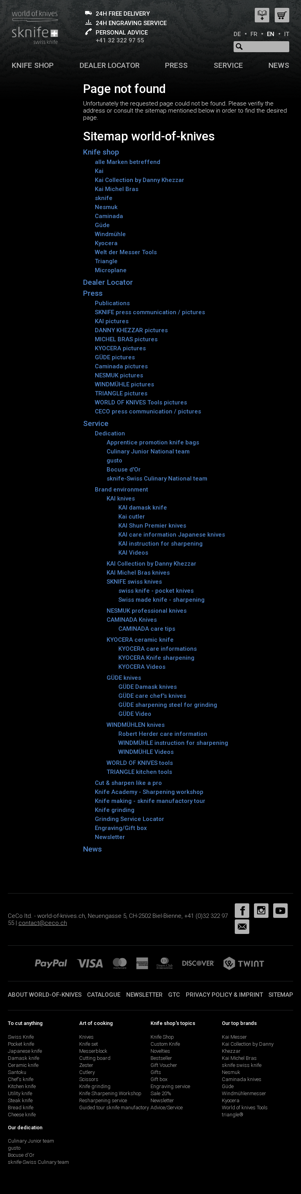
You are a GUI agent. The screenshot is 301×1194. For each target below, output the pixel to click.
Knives (86, 1037)
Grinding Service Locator (129, 819)
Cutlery (87, 1072)
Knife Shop (162, 1037)
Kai (99, 171)
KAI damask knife (142, 507)
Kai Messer (234, 1037)
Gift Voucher (163, 1065)
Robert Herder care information (162, 733)
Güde (102, 225)
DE (237, 34)
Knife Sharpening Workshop (110, 1093)
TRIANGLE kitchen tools (139, 771)
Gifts (155, 1072)
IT (286, 34)
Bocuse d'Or (124, 469)
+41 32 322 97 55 (120, 40)
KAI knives (121, 498)
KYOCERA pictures (120, 348)
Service (228, 65)
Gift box (158, 1079)
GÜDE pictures (115, 357)
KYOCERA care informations (157, 648)
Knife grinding (114, 810)
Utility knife (20, 1093)
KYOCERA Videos (141, 666)
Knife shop (33, 65)
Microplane (111, 270)
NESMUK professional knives (147, 610)
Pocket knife (21, 1044)
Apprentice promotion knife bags (153, 442)
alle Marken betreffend (127, 162)
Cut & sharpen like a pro (128, 782)
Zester (86, 1065)
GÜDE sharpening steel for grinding (167, 704)
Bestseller (161, 1058)
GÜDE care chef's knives (152, 695)
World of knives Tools (245, 1107)
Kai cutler (131, 516)
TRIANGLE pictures (121, 393)
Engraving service (170, 1086)
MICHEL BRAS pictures (126, 339)
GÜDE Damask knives (147, 686)
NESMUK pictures (119, 375)
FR (253, 34)
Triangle (106, 261)
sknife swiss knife (241, 1065)
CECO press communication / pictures (148, 411)
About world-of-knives (45, 994)
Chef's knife (20, 1079)
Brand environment (121, 489)
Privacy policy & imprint (224, 994)
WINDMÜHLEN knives (136, 724)
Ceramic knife (23, 1065)
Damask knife (23, 1058)
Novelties (160, 1051)
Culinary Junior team (31, 1141)
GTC (174, 994)
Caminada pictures (121, 366)
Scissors (88, 1079)
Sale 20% (160, 1093)
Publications (112, 303)
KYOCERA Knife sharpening (156, 657)
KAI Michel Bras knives (138, 572)
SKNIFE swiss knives (134, 581)
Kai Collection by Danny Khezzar (139, 180)
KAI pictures (112, 321)
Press (176, 65)
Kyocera (106, 243)
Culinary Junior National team (148, 451)
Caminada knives (241, 1079)
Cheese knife (22, 1115)
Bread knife (20, 1107)
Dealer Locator (110, 65)
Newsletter (110, 837)
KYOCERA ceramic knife (140, 639)
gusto (114, 460)
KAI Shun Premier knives (152, 525)
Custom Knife (165, 1044)
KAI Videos (133, 552)
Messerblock (93, 1051)
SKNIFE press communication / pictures (150, 312)
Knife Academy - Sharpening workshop (149, 791)
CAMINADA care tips (146, 628)
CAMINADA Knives (132, 619)
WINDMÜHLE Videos (146, 751)
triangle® (232, 1115)
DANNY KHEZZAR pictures (131, 330)
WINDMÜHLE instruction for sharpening (173, 742)
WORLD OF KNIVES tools (140, 762)
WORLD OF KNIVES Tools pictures (141, 402)
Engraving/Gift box (121, 828)
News (278, 65)
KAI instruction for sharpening (160, 543)
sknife (103, 198)
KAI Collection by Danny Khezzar (151, 563)
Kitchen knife (22, 1086)
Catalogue (103, 994)
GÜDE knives (124, 677)
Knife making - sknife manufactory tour (150, 800)
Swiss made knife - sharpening (161, 599)
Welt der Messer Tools (126, 252)
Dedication (110, 433)
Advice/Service (166, 1107)
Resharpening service (103, 1100)
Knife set (88, 1044)
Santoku (17, 1072)
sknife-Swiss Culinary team (38, 1162)
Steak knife (20, 1100)
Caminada (109, 216)
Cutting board (95, 1058)
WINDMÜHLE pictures (124, 384)
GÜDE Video (134, 713)
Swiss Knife (21, 1037)
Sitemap (280, 994)
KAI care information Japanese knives (171, 534)
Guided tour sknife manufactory (114, 1107)
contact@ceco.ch (42, 922)
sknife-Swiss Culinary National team (157, 478)
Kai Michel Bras (116, 189)
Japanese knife (25, 1051)
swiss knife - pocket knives (156, 590)
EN (270, 34)
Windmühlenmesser (244, 1093)
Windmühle (110, 234)
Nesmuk (106, 207)
